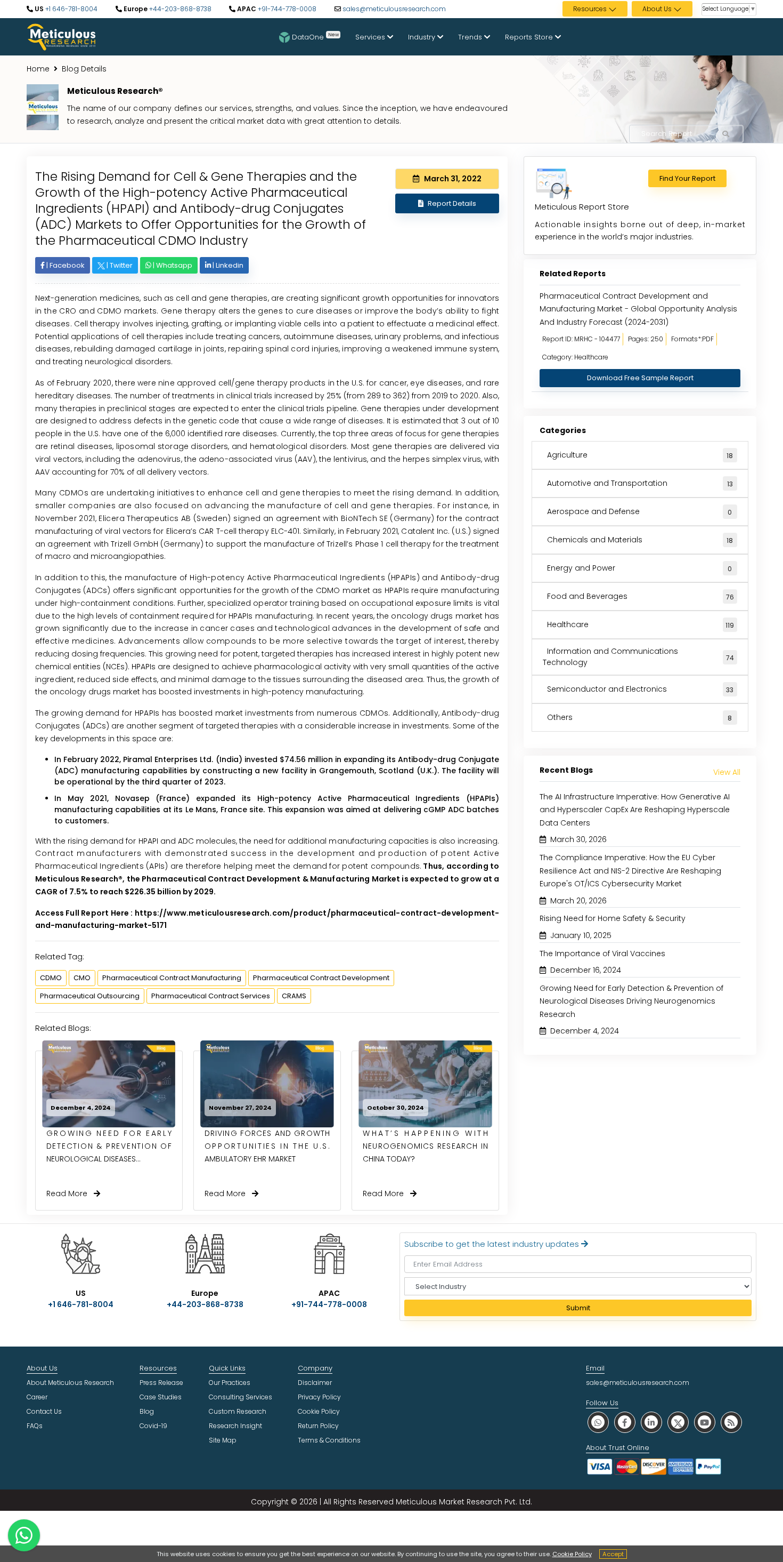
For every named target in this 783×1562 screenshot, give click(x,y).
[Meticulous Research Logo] (61, 36)
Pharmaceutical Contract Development (321, 978)
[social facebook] (625, 1422)
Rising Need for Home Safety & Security (613, 918)
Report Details (452, 203)
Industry (422, 37)
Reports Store (530, 37)
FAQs (35, 1425)
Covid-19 (153, 1425)
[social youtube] (705, 1422)
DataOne (315, 36)
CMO (82, 978)
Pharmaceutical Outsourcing (90, 996)
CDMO (51, 978)
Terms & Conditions (329, 1440)
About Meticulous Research (70, 1382)
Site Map (222, 1440)
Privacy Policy (319, 1396)
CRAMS (294, 996)
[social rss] (731, 1422)
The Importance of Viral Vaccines (602, 953)
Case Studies (161, 1396)
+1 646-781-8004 (70, 8)
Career (37, 1396)
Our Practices (229, 1382)
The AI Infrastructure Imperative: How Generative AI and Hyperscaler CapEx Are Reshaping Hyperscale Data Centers (635, 809)
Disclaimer (315, 1382)
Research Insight (235, 1425)
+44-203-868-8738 (179, 8)
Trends (471, 37)
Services (371, 37)
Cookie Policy (572, 1554)
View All (726, 772)
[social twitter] (678, 1422)
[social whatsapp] (598, 1422)
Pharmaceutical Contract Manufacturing (171, 978)
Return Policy (318, 1425)
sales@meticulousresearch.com (394, 8)
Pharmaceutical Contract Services (210, 996)
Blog (147, 1411)
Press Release (161, 1382)
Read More (70, 1193)
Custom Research (237, 1411)
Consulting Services (240, 1396)
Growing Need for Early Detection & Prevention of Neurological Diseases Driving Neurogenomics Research (631, 1001)
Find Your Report (687, 178)
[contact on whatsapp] (24, 1535)
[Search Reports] (725, 134)
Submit (578, 1308)
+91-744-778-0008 (286, 8)
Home (38, 68)
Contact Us (44, 1411)
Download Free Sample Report (640, 378)
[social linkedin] (651, 1422)
